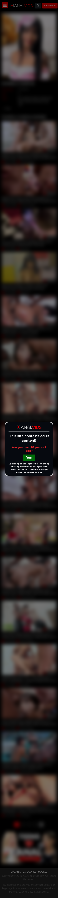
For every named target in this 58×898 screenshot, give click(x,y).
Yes (29, 458)
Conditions (15, 470)
